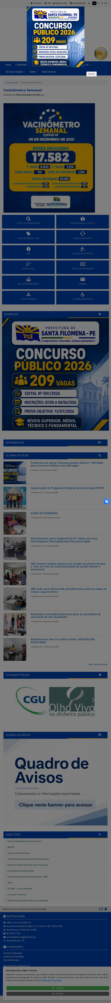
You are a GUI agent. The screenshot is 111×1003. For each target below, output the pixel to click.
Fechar (91, 74)
